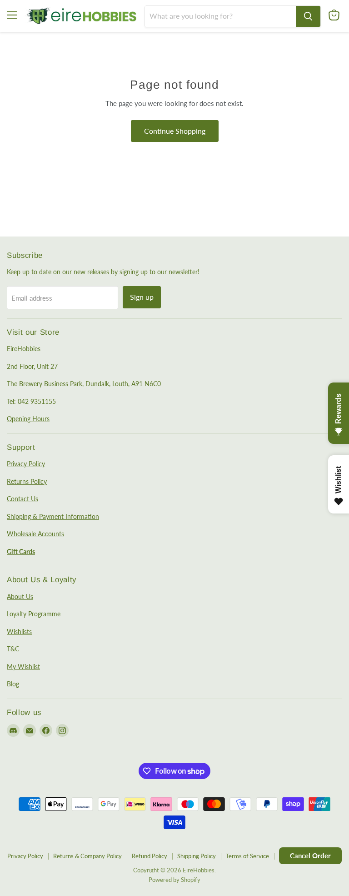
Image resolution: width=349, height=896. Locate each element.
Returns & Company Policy (87, 856)
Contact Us (22, 499)
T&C (13, 649)
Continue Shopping (174, 130)
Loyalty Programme (33, 614)
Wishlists (19, 631)
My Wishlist (23, 666)
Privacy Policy (26, 464)
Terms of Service (247, 856)
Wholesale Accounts (35, 534)
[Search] (308, 16)
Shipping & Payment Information (53, 516)
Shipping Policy (196, 856)
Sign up (142, 296)
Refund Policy (149, 856)
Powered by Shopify (174, 879)
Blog (13, 684)
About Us (20, 596)
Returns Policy (27, 481)
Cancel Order (310, 855)
